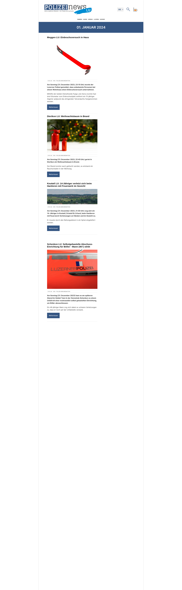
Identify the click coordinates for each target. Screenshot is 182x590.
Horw (85, 19)
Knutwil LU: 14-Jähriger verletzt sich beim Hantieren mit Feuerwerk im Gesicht (69, 184)
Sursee (102, 19)
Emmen (79, 19)
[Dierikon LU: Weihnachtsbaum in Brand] (72, 136)
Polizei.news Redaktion (63, 80)
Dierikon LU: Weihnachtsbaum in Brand (68, 116)
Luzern (96, 19)
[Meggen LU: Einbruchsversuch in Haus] (72, 59)
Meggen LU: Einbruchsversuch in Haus (68, 37)
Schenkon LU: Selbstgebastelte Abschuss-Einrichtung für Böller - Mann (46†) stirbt (70, 245)
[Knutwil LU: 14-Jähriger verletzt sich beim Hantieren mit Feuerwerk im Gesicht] (72, 196)
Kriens (90, 19)
